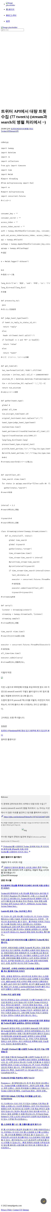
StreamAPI (14, 131)
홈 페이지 (10, 9)
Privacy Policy (6, 1210)
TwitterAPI (5, 131)
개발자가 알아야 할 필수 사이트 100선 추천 (22, 867)
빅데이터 (21, 129)
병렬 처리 (29, 129)
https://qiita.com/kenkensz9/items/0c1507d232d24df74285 (26, 817)
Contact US (17, 1210)
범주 (8, 21)
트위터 (14, 129)
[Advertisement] (11, 68)
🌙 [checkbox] (44, 1201)
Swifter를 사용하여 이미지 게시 (14, 852)
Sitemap (26, 1210)
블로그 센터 (11, 15)
